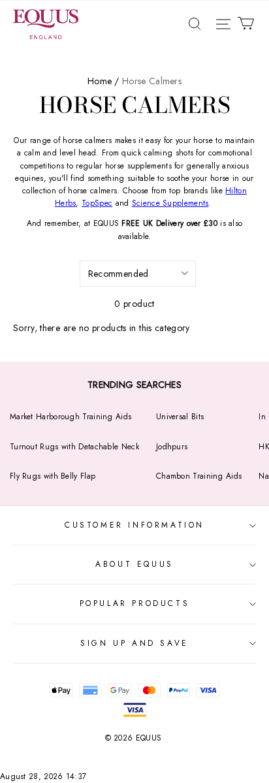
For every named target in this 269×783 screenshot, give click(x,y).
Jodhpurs (171, 447)
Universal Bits (180, 417)
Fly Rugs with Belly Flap (52, 476)
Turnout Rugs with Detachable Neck (74, 447)
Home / (103, 81)
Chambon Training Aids (199, 476)
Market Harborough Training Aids (70, 417)
